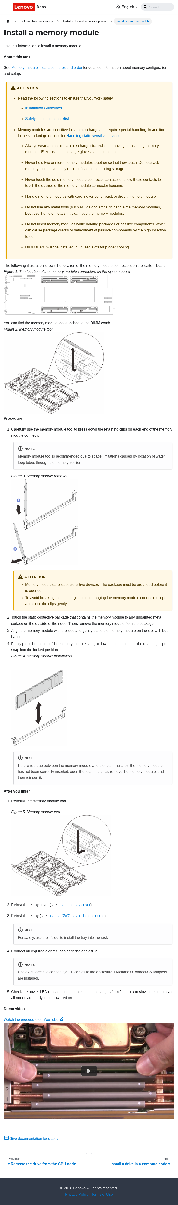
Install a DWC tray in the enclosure (76, 916)
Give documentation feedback (33, 1139)
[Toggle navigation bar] (7, 6)
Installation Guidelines (43, 108)
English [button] (128, 7)
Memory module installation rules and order (46, 68)
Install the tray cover (74, 905)
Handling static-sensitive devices (93, 136)
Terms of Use (102, 1194)
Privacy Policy (77, 1194)
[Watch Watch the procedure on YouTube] (89, 1071)
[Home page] (8, 21)
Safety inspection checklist (47, 119)
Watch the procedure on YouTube (31, 1019)
